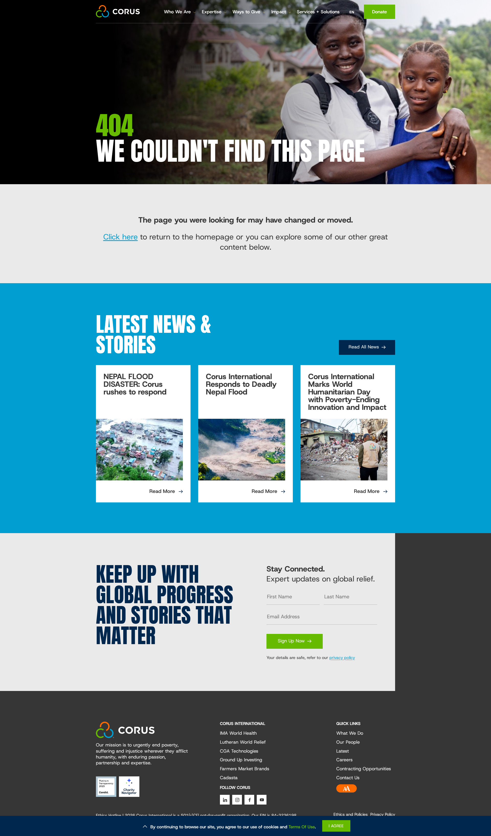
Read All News (364, 347)
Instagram (237, 800)
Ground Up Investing (241, 760)
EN (351, 12)
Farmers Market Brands (244, 769)
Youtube (261, 800)
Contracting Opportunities (363, 769)
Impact (278, 12)
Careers (344, 760)
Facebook (249, 800)
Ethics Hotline (108, 815)
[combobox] (351, 12)
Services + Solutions (318, 12)
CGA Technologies (239, 751)
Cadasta (229, 777)
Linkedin (225, 800)
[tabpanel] (143, 433)
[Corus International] (118, 11)
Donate (379, 12)
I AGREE (336, 826)
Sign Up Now (291, 641)
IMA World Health (238, 733)
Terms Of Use (301, 827)
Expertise (211, 12)
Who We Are (177, 12)
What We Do (349, 733)
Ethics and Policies (350, 814)
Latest (342, 751)
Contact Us (348, 777)
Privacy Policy (382, 814)
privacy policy (342, 657)
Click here (120, 237)
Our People (348, 742)
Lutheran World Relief (243, 742)
